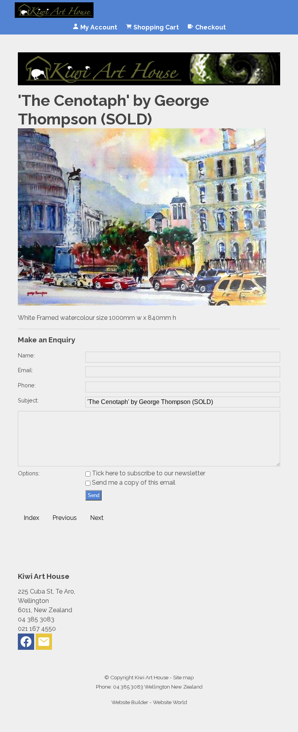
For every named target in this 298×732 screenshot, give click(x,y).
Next (97, 517)
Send (93, 495)
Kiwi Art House (151, 677)
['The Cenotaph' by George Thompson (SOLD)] (142, 303)
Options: (29, 473)
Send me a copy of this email (132, 482)
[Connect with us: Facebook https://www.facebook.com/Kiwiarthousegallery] (26, 643)
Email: (25, 370)
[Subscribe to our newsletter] (44, 643)
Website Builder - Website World (149, 702)
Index (31, 517)
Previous (64, 517)
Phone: (27, 385)
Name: (26, 355)
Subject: (28, 400)
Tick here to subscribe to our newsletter (147, 473)
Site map (183, 677)
